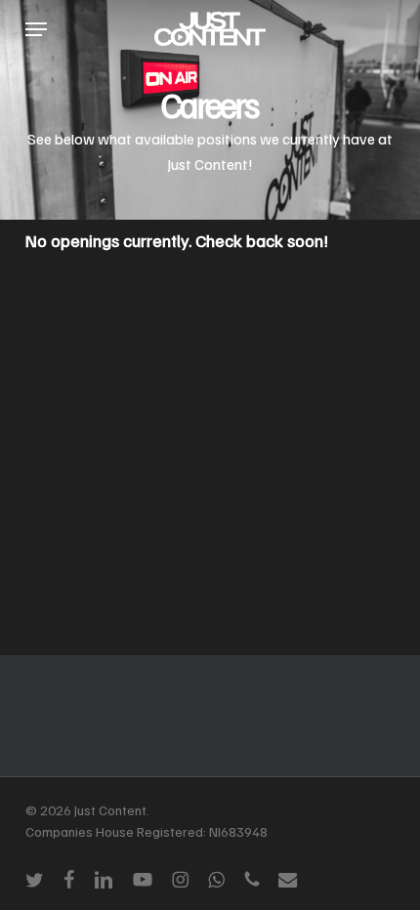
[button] (36, 29)
